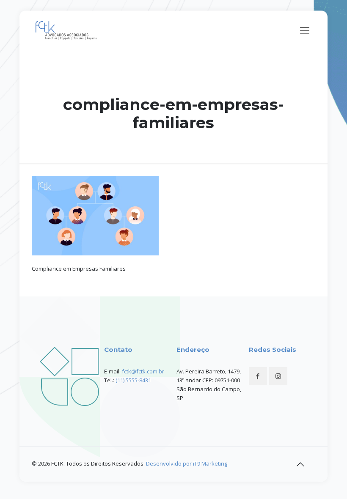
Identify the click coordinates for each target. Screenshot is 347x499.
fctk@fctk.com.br (143, 371)
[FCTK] (67, 30)
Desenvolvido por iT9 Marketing (186, 463)
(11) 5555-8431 (133, 380)
